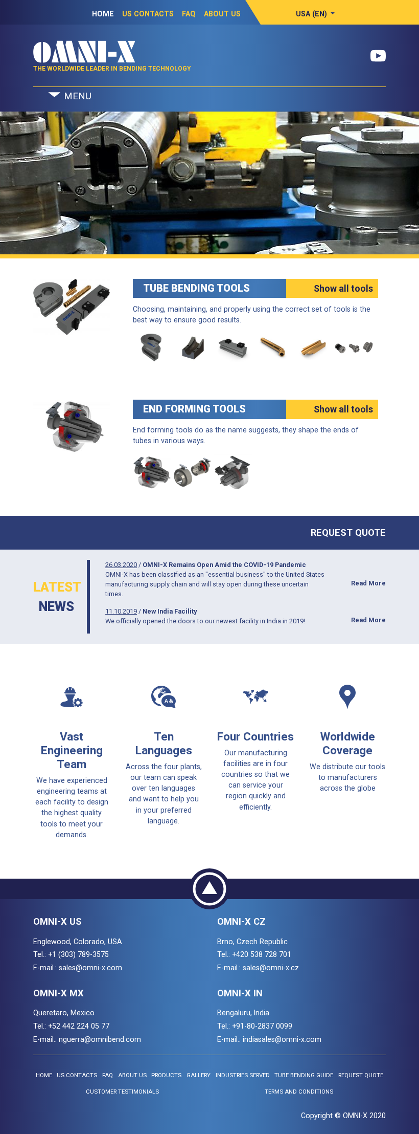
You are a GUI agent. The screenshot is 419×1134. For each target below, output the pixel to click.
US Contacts (148, 14)
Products (166, 1075)
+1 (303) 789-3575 (78, 954)
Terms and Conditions (299, 1091)
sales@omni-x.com (90, 968)
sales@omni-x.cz (271, 968)
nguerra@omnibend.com (100, 1039)
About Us (222, 14)
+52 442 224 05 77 (78, 1026)
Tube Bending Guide (303, 1075)
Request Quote (348, 532)
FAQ (189, 14)
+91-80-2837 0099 (262, 1026)
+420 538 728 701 (261, 954)
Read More (368, 583)
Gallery (199, 1075)
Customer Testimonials (122, 1091)
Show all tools (343, 288)
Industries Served (243, 1075)
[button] (315, 14)
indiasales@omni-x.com (282, 1039)
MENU (76, 96)
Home (103, 14)
